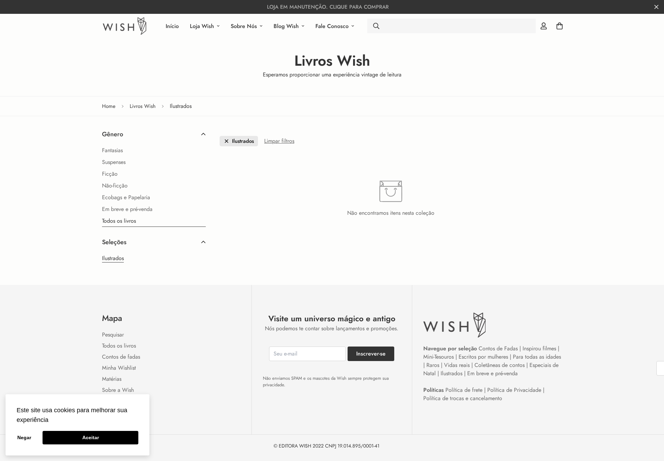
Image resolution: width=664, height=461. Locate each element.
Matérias (111, 379)
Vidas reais (457, 365)
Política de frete (463, 390)
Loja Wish (202, 26)
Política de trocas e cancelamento (462, 398)
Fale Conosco (332, 26)
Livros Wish (143, 106)
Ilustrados (113, 258)
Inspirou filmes (539, 348)
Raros (432, 365)
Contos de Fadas (498, 348)
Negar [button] (24, 437)
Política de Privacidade (514, 390)
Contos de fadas (121, 357)
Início (172, 26)
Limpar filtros (279, 141)
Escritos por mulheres (483, 357)
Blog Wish (286, 26)
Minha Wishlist (119, 368)
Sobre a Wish (118, 390)
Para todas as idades (537, 357)
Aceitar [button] (90, 437)
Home (109, 106)
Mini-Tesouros (438, 357)
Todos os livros (119, 346)
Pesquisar (113, 335)
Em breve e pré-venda (492, 373)
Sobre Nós (244, 26)
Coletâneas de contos (499, 365)
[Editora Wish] (124, 26)
